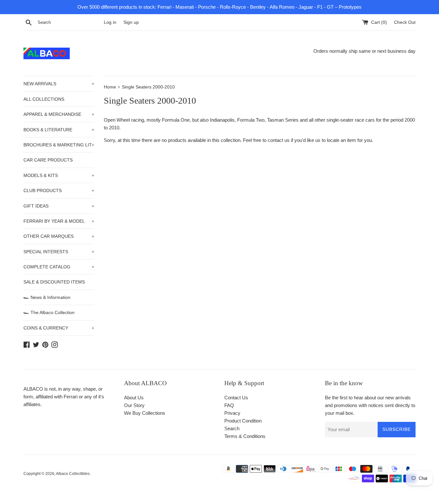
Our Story (134, 405)
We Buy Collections (144, 413)
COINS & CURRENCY (58, 327)
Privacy (232, 413)
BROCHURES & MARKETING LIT (58, 144)
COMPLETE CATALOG (58, 266)
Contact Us (236, 397)
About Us (134, 397)
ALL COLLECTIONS (43, 99)
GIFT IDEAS (58, 206)
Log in (110, 22)
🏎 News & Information (46, 297)
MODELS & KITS (58, 175)
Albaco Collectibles (73, 473)
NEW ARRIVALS (58, 83)
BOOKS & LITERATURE (58, 129)
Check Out (405, 22)
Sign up (131, 22)
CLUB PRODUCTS (58, 190)
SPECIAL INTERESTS (58, 251)
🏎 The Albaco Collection (49, 312)
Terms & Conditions (244, 436)
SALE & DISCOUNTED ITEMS (54, 281)
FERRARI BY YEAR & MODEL (58, 221)
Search (231, 428)
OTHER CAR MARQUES (58, 236)
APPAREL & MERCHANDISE (58, 114)
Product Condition (243, 420)
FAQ (229, 405)
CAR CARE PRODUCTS (48, 159)
